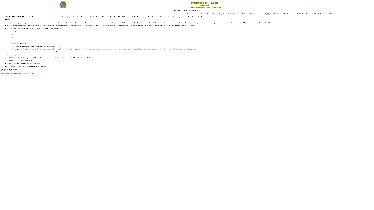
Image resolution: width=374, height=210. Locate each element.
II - (13, 49)
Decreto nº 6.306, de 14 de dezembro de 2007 (154, 23)
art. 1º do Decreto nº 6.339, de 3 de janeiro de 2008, (21, 58)
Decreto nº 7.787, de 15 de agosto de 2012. (19, 60)
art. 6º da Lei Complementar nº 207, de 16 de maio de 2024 (79, 25)
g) (12, 43)
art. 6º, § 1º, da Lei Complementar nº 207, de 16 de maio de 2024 (116, 23)
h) (13, 46)
